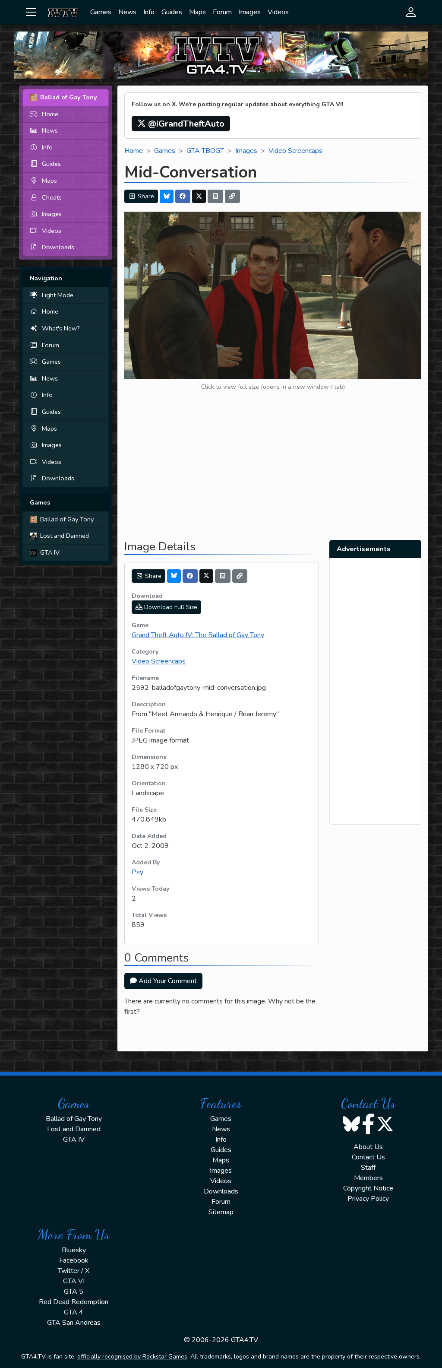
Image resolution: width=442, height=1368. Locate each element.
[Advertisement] (272, 472)
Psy (137, 872)
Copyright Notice (368, 1188)
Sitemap (221, 1212)
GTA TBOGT (205, 151)
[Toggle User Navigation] (411, 12)
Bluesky (74, 1250)
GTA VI (74, 1281)
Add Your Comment (167, 981)
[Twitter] (199, 196)
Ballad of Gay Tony (67, 519)
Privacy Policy (368, 1198)
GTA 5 (73, 1291)
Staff (368, 1167)
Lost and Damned (64, 535)
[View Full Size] (272, 295)
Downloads (58, 247)
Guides (171, 12)
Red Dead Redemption (73, 1302)
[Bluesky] (167, 196)
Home (50, 114)
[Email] (215, 196)
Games (100, 12)
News (127, 12)
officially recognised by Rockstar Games (132, 1356)
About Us (368, 1147)
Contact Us (368, 1157)
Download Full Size (169, 607)
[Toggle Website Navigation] (31, 12)
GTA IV (50, 552)
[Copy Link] (232, 196)
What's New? (61, 328)
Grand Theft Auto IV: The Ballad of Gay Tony (198, 635)
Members (368, 1178)
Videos (278, 12)
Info (149, 12)
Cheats (52, 197)
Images (250, 12)
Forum (222, 12)
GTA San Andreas (74, 1322)
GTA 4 (73, 1312)
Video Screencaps (295, 151)
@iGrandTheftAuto (185, 124)
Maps (197, 12)
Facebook (73, 1260)
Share (145, 196)
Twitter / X (73, 1271)
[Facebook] (183, 196)
